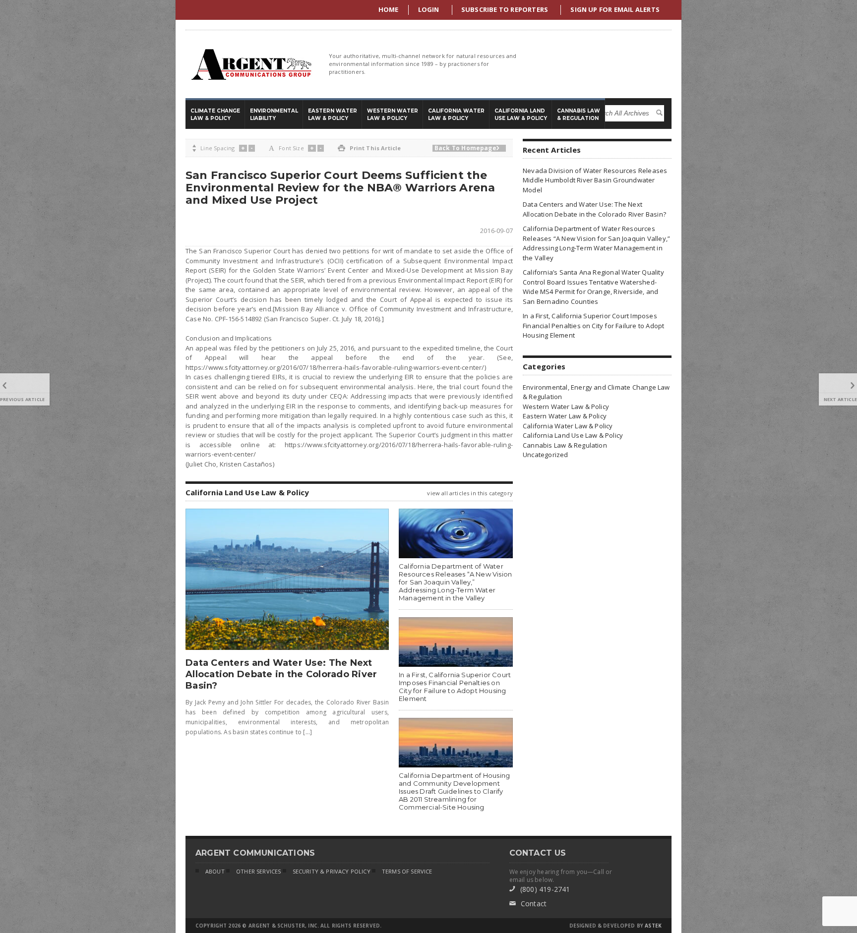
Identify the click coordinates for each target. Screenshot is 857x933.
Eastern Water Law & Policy (565, 415)
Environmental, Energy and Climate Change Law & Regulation (596, 392)
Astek (653, 925)
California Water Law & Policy (568, 425)
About (215, 871)
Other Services (258, 871)
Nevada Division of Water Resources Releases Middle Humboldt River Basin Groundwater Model (595, 180)
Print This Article (369, 148)
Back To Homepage (466, 148)
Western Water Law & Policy (566, 406)
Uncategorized (545, 454)
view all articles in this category (470, 493)
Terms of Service (407, 871)
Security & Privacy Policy (331, 871)
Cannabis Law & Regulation (565, 445)
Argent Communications (250, 64)
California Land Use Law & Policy (573, 435)
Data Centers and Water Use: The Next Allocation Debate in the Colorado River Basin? (281, 674)
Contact (528, 903)
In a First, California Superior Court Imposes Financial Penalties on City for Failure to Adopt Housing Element (455, 686)
